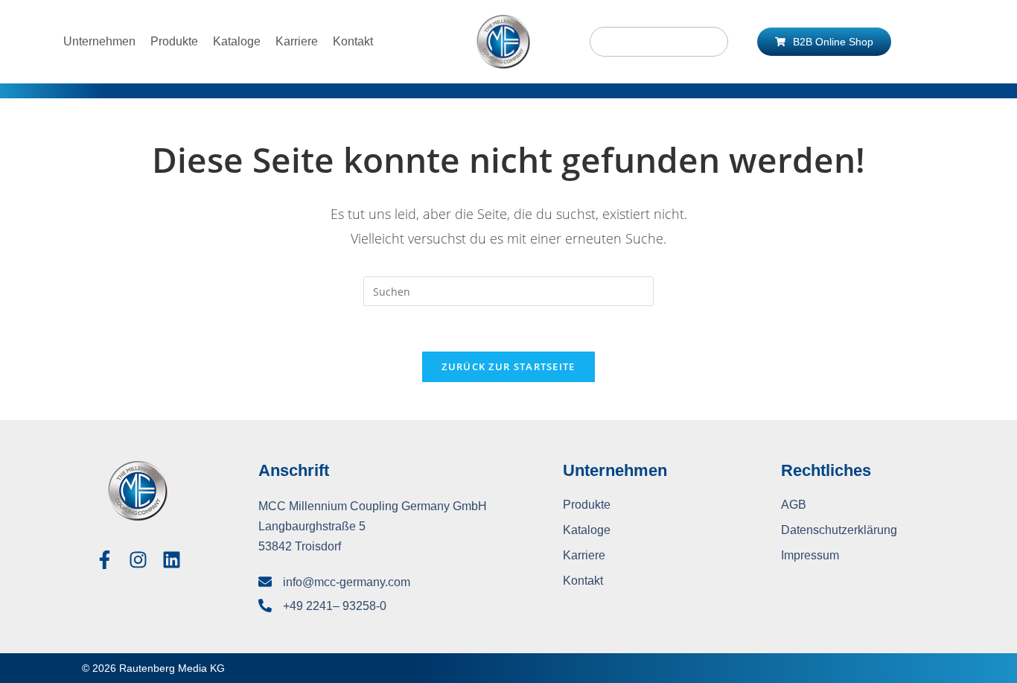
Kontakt (353, 41)
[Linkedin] (171, 559)
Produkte (174, 41)
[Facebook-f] (104, 559)
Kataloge (237, 41)
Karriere (296, 41)
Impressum (810, 555)
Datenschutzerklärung (839, 530)
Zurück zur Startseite (508, 366)
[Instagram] (138, 559)
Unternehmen (99, 41)
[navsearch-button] (659, 42)
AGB (793, 504)
